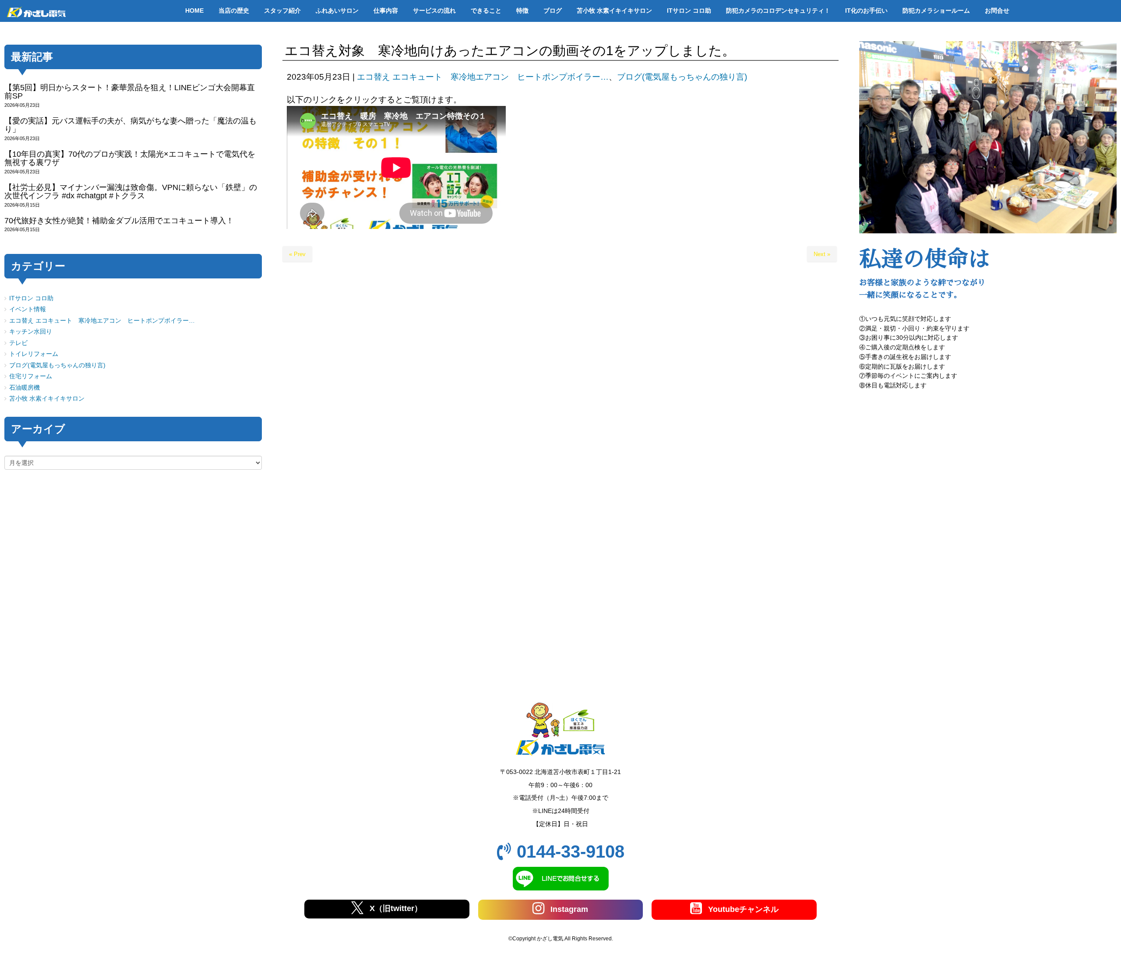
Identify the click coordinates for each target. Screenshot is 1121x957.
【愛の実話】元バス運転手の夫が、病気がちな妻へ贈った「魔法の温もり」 (130, 125)
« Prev (297, 254)
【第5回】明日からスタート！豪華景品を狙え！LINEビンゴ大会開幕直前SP (129, 91)
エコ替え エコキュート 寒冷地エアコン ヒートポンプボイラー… (483, 76)
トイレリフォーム (33, 354)
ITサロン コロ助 (31, 298)
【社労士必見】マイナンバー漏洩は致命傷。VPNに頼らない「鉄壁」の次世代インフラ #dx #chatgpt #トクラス (130, 191)
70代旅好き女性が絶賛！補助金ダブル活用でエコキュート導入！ (119, 220)
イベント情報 (27, 309)
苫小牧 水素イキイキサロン (47, 398)
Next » (822, 254)
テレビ (18, 343)
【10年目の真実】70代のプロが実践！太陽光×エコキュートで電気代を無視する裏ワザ (129, 158)
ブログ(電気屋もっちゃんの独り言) (682, 76)
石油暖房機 (24, 387)
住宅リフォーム (30, 376)
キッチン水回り (30, 331)
